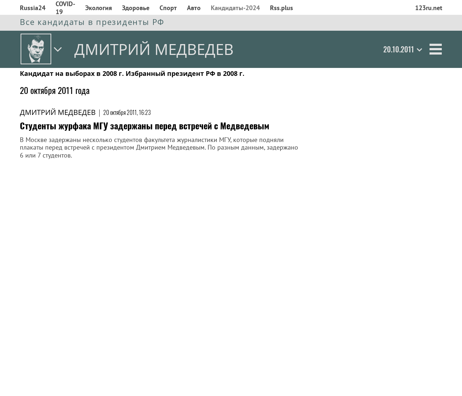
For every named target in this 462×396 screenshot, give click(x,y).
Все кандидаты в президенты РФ (92, 21)
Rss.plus (281, 8)
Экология (98, 8)
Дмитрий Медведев (58, 112)
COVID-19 (65, 8)
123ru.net (428, 8)
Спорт (168, 8)
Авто (194, 8)
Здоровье (135, 8)
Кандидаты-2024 (235, 8)
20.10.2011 (398, 49)
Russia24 (32, 8)
